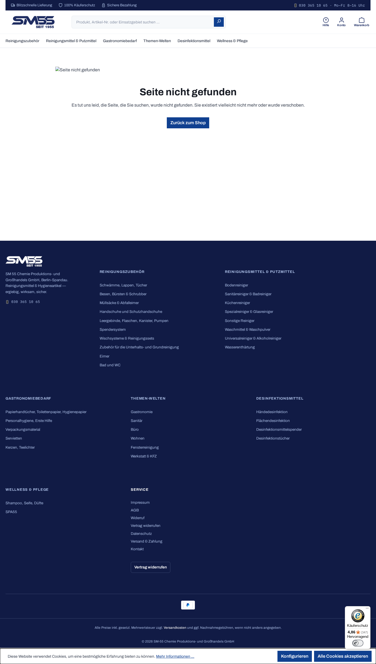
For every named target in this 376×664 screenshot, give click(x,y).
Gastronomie (141, 412)
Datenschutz (141, 534)
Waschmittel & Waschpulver (247, 329)
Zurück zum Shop (188, 122)
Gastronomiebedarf (28, 398)
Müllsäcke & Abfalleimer (119, 303)
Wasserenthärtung (240, 347)
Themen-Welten (148, 398)
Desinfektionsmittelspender (279, 429)
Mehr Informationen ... (175, 656)
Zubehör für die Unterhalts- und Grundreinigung (139, 347)
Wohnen (138, 438)
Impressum (140, 502)
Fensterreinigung (145, 447)
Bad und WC (110, 365)
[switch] (357, 643)
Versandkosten (175, 628)
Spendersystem (113, 329)
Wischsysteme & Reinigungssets (127, 338)
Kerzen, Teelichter (20, 447)
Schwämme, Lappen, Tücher (123, 285)
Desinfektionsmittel (280, 398)
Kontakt (137, 549)
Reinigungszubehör (122, 272)
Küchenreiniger (237, 303)
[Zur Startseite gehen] (33, 22)
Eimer (104, 356)
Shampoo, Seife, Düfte (24, 503)
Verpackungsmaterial (23, 429)
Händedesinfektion (272, 412)
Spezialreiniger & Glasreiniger (249, 312)
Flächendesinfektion (273, 421)
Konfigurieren (294, 656)
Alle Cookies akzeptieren (343, 656)
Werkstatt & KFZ (144, 456)
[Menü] (367, 609)
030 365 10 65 (25, 301)
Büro (135, 429)
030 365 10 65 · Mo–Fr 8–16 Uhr (332, 5)
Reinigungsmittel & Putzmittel (260, 272)
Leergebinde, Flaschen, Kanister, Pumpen (134, 321)
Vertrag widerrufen (145, 526)
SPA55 (11, 512)
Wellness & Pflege (27, 490)
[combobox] (143, 22)
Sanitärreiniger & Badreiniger (248, 294)
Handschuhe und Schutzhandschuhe (131, 312)
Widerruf (138, 518)
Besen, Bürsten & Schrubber (123, 294)
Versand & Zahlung (146, 541)
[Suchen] (219, 22)
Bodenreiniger (236, 285)
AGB (135, 510)
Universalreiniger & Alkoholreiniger (253, 338)
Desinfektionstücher (273, 438)
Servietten (14, 438)
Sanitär (136, 421)
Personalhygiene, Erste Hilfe (29, 421)
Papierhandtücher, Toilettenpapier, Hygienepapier (46, 412)
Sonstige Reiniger (239, 321)
